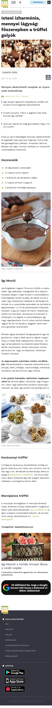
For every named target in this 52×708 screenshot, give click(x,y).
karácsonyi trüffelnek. (22, 474)
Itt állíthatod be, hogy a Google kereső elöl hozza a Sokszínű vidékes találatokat (29, 588)
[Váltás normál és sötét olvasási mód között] (20, 2)
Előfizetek (38, 2)
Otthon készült (11, 12)
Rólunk (8, 635)
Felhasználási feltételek (17, 645)
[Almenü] (13, 2)
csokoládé (17, 7)
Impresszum (10, 640)
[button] (49, 7)
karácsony (29, 7)
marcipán (41, 7)
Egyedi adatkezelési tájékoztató (20, 651)
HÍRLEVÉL (9, 629)
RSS (7, 624)
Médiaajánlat (11, 656)
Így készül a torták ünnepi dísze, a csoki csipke (24, 566)
